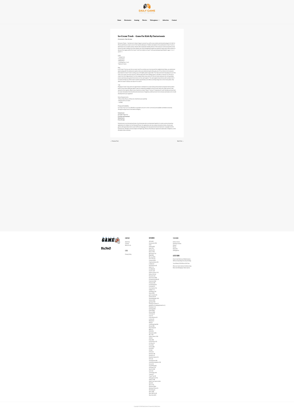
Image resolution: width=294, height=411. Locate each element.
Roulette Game (152, 357)
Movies (150, 326)
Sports (150, 369)
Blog (150, 255)
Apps (150, 248)
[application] (158, 20)
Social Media (152, 366)
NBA (150, 329)
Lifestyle (151, 314)
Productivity (152, 341)
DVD (150, 267)
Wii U (150, 385)
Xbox (150, 392)
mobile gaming (152, 324)
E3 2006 (151, 269)
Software (151, 367)
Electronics (151, 278)
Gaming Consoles (177, 243)
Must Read (151, 328)
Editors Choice (152, 272)
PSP (150, 352)
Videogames (152, 378)
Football (151, 286)
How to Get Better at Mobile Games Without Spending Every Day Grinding (182, 260)
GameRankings (152, 298)
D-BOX (150, 264)
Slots (150, 359)
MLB (150, 322)
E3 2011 (151, 271)
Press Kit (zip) (121, 120)
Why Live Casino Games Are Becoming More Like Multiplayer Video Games (182, 267)
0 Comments (121, 39)
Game (150, 293)
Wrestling (151, 390)
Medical (151, 321)
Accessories (152, 243)
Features (151, 281)
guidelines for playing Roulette (156, 305)
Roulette (151, 355)
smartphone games (154, 362)
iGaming (151, 309)
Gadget (151, 290)
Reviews (151, 354)
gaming (151, 302)
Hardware (151, 307)
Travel (150, 374)
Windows (151, 386)
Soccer (150, 364)
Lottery (151, 319)
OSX (150, 338)
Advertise (127, 242)
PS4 (150, 348)
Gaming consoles (153, 303)
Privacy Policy (128, 254)
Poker (150, 340)
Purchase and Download (124, 116)
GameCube (151, 296)
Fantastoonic (121, 113)
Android (151, 246)
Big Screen (151, 253)
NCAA (150, 331)
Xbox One (151, 395)
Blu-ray (151, 257)
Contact (127, 243)
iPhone (150, 312)
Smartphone (152, 360)
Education (151, 276)
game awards (152, 295)
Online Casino (152, 336)
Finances (151, 283)
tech (150, 371)
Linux (150, 316)
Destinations (152, 265)
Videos (150, 379)
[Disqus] (147, 163)
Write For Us (128, 245)
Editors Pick (152, 274)
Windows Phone (153, 388)
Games (150, 300)
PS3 (150, 347)
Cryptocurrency (152, 262)
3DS (150, 241)
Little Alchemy (152, 317)
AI (149, 245)
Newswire (151, 333)
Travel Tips (151, 376)
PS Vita (151, 343)
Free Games (152, 288)
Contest (151, 260)
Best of (151, 252)
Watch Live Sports (153, 381)
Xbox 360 (151, 393)
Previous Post (114, 141)
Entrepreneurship (153, 279)
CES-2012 (151, 258)
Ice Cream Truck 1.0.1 (123, 115)
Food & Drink (152, 284)
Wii (149, 383)
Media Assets (121, 118)
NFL (150, 334)
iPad (126, 39)
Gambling (151, 291)
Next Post (180, 141)
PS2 (150, 345)
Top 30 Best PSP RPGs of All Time (181, 263)
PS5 (150, 350)
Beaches (151, 250)
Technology (152, 372)
